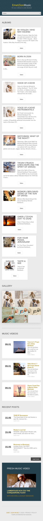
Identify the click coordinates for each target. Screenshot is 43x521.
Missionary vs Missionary (21, 444)
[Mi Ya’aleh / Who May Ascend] (9, 34)
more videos (31, 354)
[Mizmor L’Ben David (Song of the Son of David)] (9, 196)
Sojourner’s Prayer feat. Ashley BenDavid (33, 343)
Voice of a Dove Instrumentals (26, 109)
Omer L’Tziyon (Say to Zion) (25, 218)
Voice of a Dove (26, 83)
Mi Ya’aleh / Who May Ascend (26, 31)
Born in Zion (24, 56)
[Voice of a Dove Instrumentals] (9, 112)
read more (16, 421)
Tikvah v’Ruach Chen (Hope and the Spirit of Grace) (28, 165)
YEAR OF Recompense (21, 415)
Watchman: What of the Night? (28, 137)
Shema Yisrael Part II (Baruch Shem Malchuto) (33, 387)
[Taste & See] (9, 265)
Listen (21, 48)
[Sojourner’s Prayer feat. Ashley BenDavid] (20, 347)
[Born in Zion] (9, 60)
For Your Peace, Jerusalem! (23, 240)
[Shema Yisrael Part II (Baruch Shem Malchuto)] (20, 391)
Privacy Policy (31, 512)
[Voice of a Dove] (9, 87)
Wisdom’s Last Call (20, 430)
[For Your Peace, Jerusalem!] (9, 242)
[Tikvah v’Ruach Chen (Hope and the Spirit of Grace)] (9, 167)
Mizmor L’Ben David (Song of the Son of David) (27, 193)
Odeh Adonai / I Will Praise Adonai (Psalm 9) (33, 365)
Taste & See (21, 262)
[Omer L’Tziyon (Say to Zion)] (9, 221)
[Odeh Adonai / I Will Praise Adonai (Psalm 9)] (20, 369)
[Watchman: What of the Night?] (9, 140)
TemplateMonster (18, 514)
